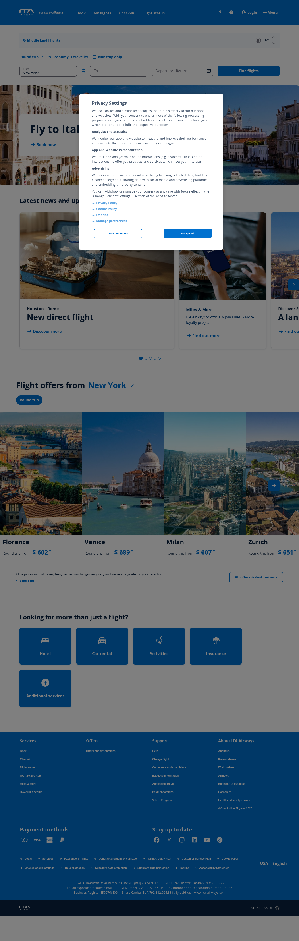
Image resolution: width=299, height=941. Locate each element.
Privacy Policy (106, 203)
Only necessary (118, 233)
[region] (151, 172)
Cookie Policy (106, 209)
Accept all (188, 233)
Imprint (102, 215)
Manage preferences (111, 221)
